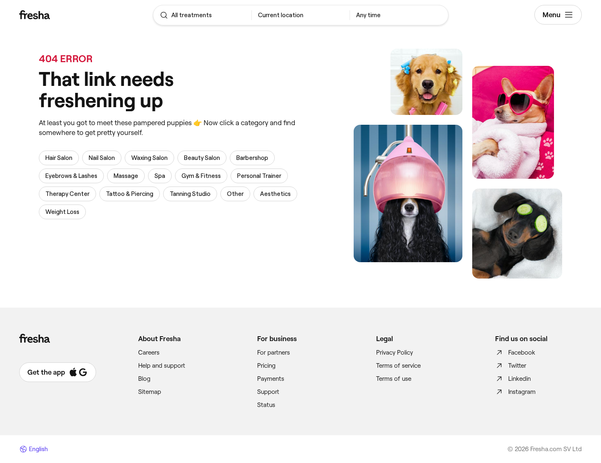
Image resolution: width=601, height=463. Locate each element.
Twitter (517, 365)
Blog (144, 378)
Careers (148, 352)
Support (268, 392)
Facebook (521, 352)
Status (266, 405)
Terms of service (398, 365)
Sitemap (149, 392)
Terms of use (393, 378)
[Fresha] (66, 15)
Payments (270, 378)
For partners (273, 352)
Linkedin (519, 378)
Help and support (161, 365)
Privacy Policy (394, 352)
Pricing (266, 365)
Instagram (522, 392)
